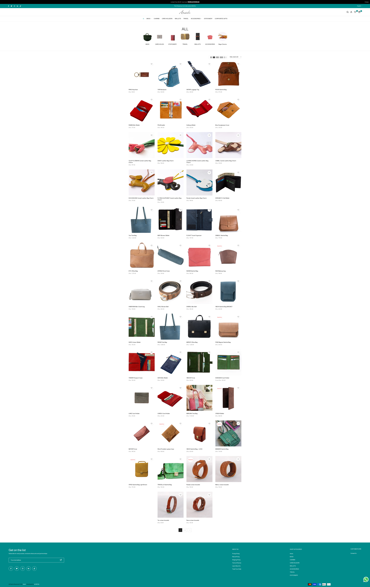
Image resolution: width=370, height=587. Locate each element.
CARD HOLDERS (167, 18)
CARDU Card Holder (164, 413)
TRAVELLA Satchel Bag (165, 484)
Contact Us (353, 553)
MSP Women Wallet (163, 235)
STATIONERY (208, 18)
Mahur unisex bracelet (222, 484)
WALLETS (178, 18)
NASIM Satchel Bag (192, 271)
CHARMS (156, 18)
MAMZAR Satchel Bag (221, 449)
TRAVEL (185, 18)
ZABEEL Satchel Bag (221, 235)
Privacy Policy (236, 553)
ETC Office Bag (133, 271)
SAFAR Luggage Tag (192, 89)
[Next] (189, 530)
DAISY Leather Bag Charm (166, 160)
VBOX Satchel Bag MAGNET (223, 306)
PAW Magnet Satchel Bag (223, 342)
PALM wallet (161, 125)
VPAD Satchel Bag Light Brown (138, 484)
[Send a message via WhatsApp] (366, 579)
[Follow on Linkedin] (17, 6)
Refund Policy (236, 556)
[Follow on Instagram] (14, 6)
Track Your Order (236, 569)
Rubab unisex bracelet (193, 484)
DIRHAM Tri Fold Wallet (222, 198)
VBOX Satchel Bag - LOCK (194, 449)
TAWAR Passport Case (136, 378)
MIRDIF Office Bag (192, 342)
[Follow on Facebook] (8, 6)
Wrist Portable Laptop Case (166, 449)
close (3, 2)
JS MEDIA (36, 584)
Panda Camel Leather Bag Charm (196, 198)
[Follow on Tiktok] (20, 6)
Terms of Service (236, 563)
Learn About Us (236, 566)
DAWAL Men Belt (191, 306)
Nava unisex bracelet (192, 520)
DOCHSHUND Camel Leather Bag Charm (141, 198)
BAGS (148, 18)
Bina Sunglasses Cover (222, 125)
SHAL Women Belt (163, 306)
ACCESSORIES (195, 18)
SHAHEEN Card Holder (222, 378)
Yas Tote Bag (133, 235)
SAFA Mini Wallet (163, 378)
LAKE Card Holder (134, 413)
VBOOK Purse (190, 378)
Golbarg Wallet (190, 125)
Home (291, 553)
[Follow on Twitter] (11, 6)
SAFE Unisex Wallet (134, 342)
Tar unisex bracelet (163, 520)
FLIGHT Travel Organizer (194, 235)
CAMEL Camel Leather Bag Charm (225, 160)
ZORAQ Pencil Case (164, 271)
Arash (24, 584)
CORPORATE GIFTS (221, 18)
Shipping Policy (236, 560)
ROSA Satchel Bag (221, 89)
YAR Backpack (162, 89)
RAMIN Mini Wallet (134, 125)
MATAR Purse (133, 449)
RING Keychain (133, 89)
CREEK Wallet (219, 413)
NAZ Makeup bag (220, 271)
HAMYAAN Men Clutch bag (137, 306)
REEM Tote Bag (162, 342)
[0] (355, 12)
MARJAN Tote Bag (192, 413)
